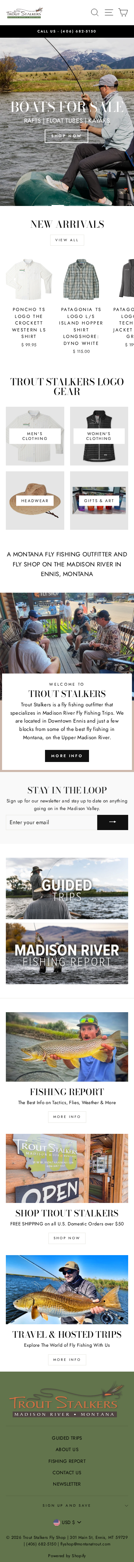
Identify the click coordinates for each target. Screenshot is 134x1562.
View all (67, 240)
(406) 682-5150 (79, 31)
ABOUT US (67, 1449)
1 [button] (41, 206)
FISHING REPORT (67, 1461)
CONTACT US (67, 1472)
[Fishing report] (67, 1046)
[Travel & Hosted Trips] (67, 1289)
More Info (67, 756)
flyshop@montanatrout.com (85, 1544)
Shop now (67, 1238)
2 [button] (58, 206)
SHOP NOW (66, 136)
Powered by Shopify (67, 1556)
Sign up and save (67, 1505)
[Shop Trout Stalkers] (67, 1168)
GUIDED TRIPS (67, 1437)
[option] (67, 31)
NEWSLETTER (67, 1483)
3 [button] (75, 206)
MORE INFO (67, 1116)
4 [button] (93, 206)
